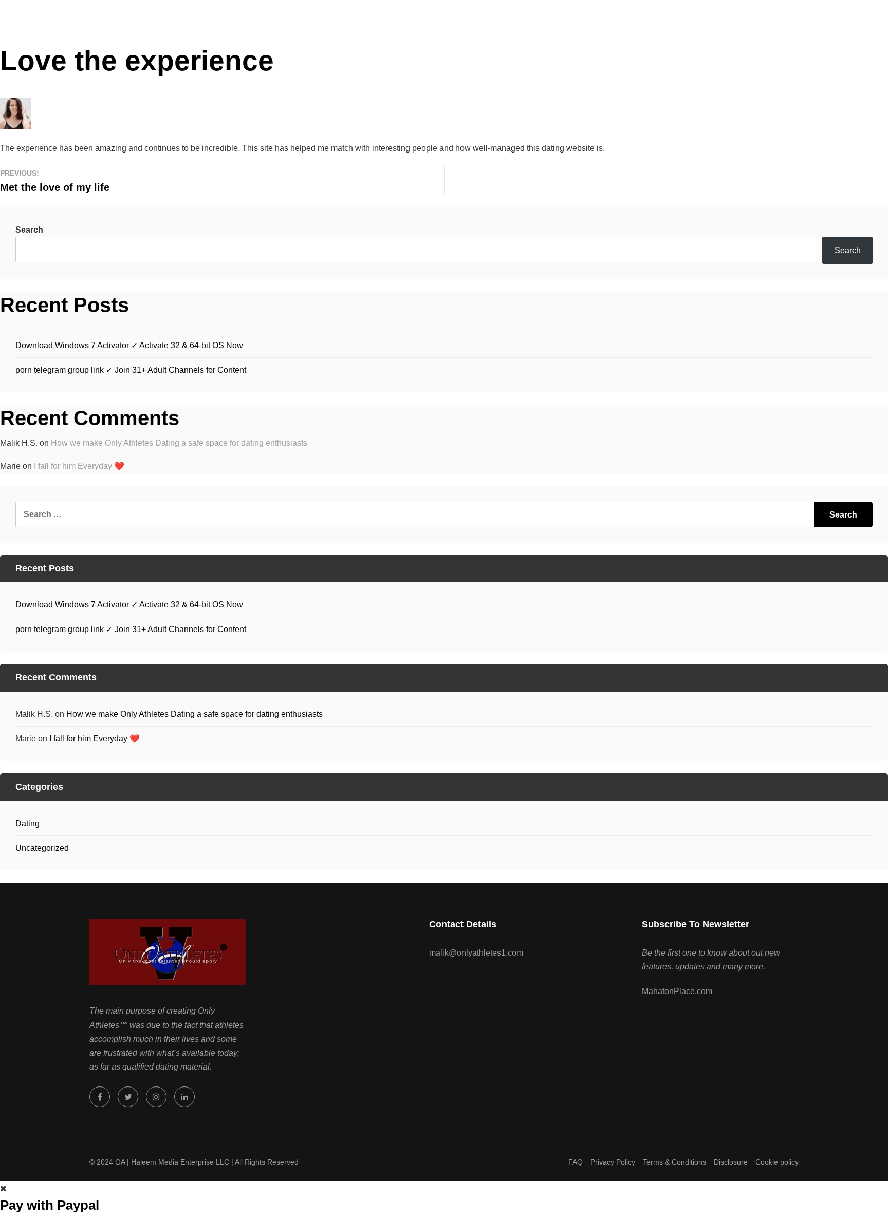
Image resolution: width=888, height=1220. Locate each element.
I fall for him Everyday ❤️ (79, 466)
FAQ (575, 1162)
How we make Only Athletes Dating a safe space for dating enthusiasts (179, 443)
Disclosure (731, 1162)
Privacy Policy (612, 1162)
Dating (27, 823)
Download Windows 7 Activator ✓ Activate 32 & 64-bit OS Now (129, 345)
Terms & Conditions (674, 1162)
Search (29, 229)
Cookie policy (777, 1162)
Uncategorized (42, 848)
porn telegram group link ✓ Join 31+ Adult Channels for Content (130, 370)
